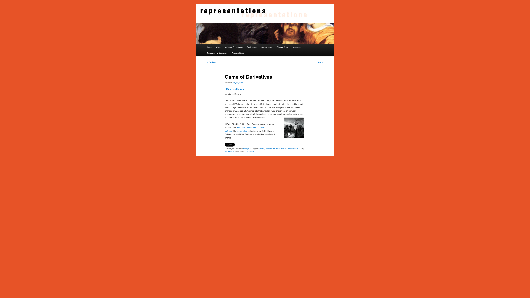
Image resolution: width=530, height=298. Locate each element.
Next (321, 62)
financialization (281, 148)
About (218, 47)
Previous (211, 62)
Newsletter (297, 47)
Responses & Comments (217, 53)
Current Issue (266, 47)
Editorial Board (282, 47)
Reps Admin (229, 151)
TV (301, 148)
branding (262, 148)
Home (209, 47)
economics (270, 148)
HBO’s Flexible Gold (234, 88)
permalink (250, 151)
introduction (242, 130)
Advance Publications (234, 47)
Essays (246, 148)
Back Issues (252, 47)
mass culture (293, 148)
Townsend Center (238, 53)
